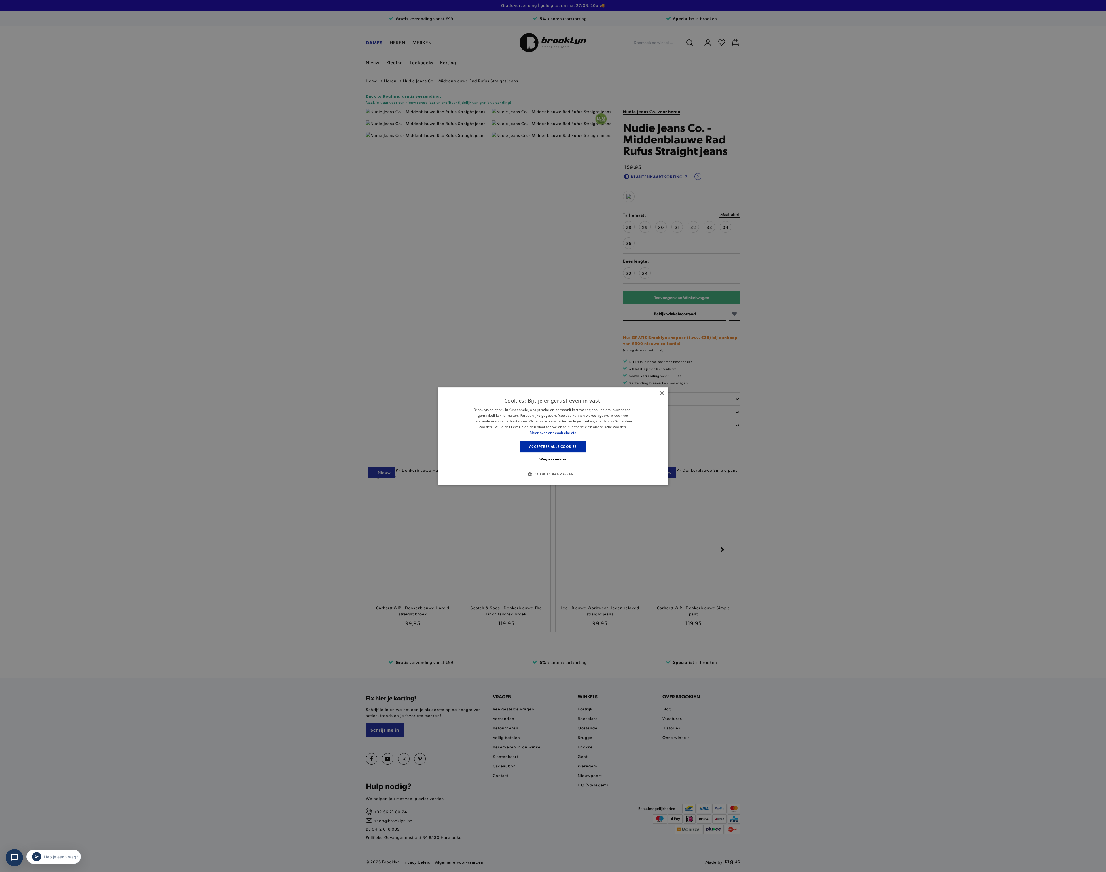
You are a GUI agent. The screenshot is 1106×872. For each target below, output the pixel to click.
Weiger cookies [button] (553, 459)
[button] (553, 474)
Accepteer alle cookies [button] (553, 446)
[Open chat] (14, 857)
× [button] (662, 393)
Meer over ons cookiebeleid (553, 432)
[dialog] (553, 436)
